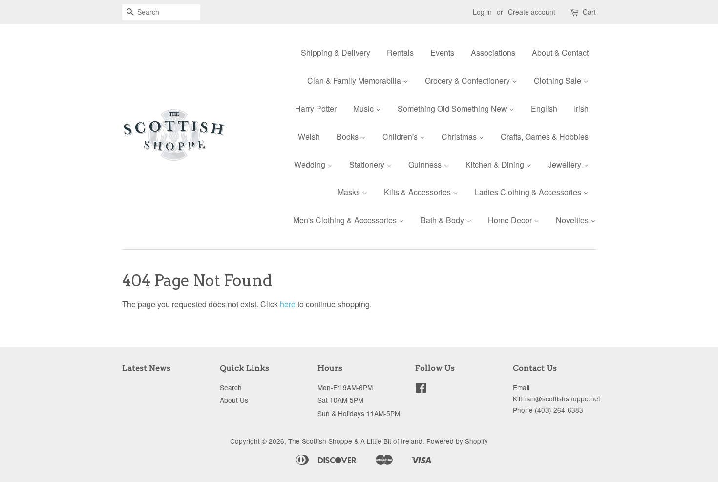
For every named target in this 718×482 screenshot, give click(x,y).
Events (442, 52)
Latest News (146, 368)
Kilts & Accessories (418, 192)
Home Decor (511, 220)
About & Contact (560, 52)
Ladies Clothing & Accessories (529, 192)
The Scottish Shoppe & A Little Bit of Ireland (355, 441)
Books (348, 136)
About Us (234, 400)
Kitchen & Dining (495, 164)
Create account (531, 12)
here (288, 304)
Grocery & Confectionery (468, 80)
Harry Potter (316, 108)
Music (364, 108)
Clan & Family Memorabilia (355, 80)
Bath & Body (443, 220)
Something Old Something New (453, 108)
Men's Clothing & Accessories (346, 220)
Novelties (573, 220)
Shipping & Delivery (335, 52)
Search (231, 387)
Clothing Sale (558, 80)
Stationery (367, 164)
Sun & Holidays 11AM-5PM (358, 413)
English (544, 108)
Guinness (425, 164)
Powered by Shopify (457, 441)
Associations (493, 52)
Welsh (309, 136)
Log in (482, 12)
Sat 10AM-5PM (340, 400)
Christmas (460, 136)
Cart (589, 12)
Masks (350, 192)
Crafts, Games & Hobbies (545, 136)
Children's (401, 136)
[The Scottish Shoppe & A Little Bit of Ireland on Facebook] (420, 389)
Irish (581, 108)
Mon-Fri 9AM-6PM (345, 387)
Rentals (400, 52)
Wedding (310, 164)
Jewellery (565, 164)
